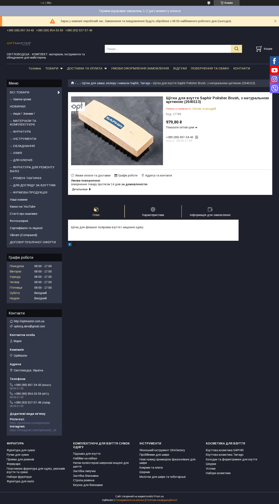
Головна (35, 68)
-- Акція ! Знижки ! (22, 113)
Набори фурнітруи (19, 476)
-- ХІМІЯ (16, 153)
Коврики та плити (151, 467)
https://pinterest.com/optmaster (30, 423)
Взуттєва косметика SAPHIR (225, 450)
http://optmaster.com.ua (29, 321)
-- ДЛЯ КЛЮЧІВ (21, 160)
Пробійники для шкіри (154, 454)
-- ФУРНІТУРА (20, 131)
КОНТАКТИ (241, 68)
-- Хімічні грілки (20, 99)
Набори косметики (218, 473)
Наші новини (18, 199)
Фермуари (13, 464)
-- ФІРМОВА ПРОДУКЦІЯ (28, 192)
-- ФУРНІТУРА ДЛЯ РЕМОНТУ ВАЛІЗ (32, 169)
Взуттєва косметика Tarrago (224, 454)
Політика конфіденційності (161, 500)
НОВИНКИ (17, 106)
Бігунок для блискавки (88, 485)
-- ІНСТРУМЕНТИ (23, 138)
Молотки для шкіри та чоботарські (163, 476)
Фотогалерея (19, 221)
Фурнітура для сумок (21, 450)
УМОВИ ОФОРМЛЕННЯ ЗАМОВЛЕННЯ (140, 68)
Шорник (145, 472)
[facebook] (69, 245)
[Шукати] (236, 49)
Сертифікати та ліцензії (26, 228)
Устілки (210, 468)
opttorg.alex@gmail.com (29, 326)
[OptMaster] (53, 43)
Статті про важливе (23, 213)
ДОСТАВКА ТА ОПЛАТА (84, 68)
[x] (74, 245)
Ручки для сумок (18, 454)
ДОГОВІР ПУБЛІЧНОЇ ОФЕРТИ (33, 242)
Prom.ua (159, 496)
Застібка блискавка (85, 475)
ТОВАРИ (51, 68)
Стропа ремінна (83, 480)
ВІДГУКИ (180, 68)
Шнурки (211, 464)
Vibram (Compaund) (23, 235)
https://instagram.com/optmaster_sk (33, 430)
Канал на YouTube (22, 206)
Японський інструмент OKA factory (162, 450)
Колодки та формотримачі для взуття (231, 459)
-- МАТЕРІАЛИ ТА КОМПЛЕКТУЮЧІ (23, 122)
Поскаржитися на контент (129, 500)
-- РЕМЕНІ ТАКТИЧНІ (25, 178)
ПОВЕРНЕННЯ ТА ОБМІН (210, 68)
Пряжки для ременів (20, 459)
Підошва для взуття (86, 453)
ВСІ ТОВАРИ (19, 92)
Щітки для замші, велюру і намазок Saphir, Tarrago (116, 83)
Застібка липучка (84, 471)
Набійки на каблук (85, 458)
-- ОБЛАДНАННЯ (22, 146)
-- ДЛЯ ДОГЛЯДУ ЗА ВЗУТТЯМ (32, 185)
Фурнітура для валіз (20, 481)
